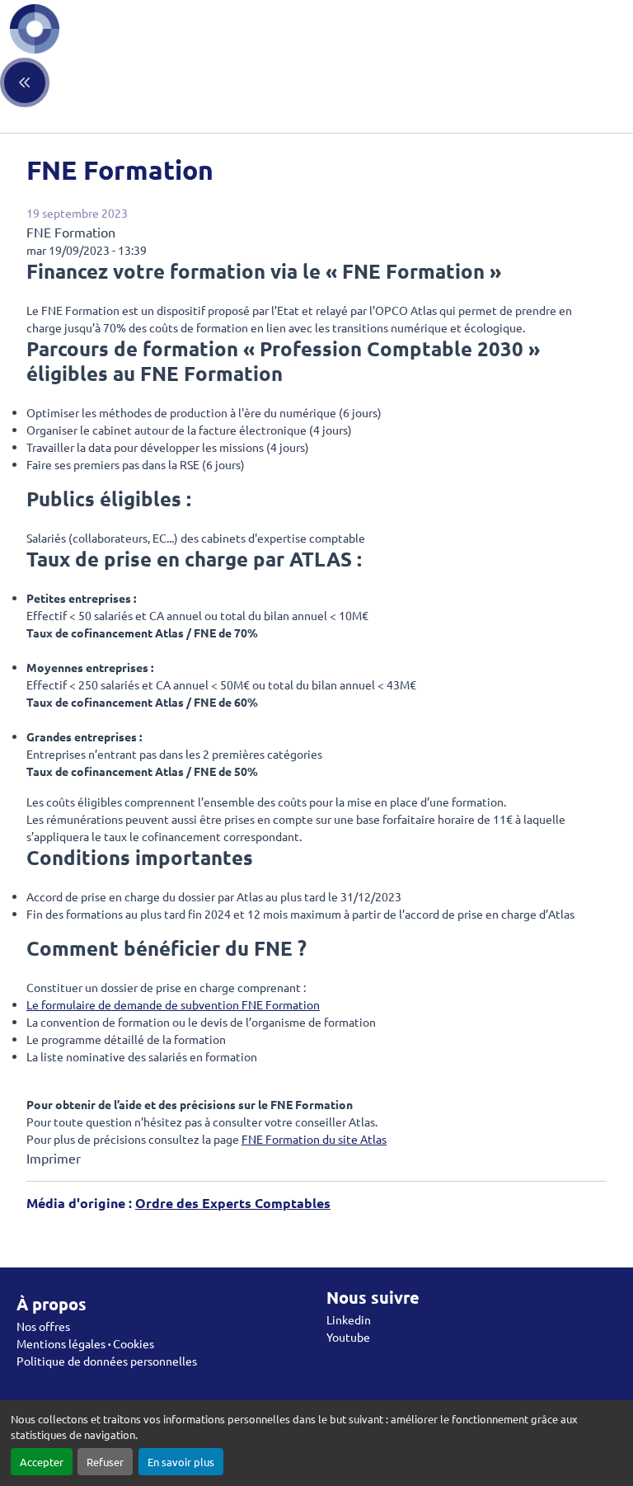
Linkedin (348, 1319)
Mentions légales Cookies (85, 1343)
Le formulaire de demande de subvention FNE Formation (173, 1004)
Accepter (41, 1462)
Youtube (348, 1336)
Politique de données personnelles (106, 1360)
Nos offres (43, 1326)
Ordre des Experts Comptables (233, 1202)
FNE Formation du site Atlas (314, 1138)
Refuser (105, 1462)
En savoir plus (181, 1462)
